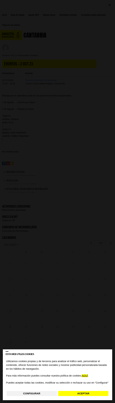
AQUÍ (85, 375)
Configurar (31, 393)
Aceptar (83, 393)
